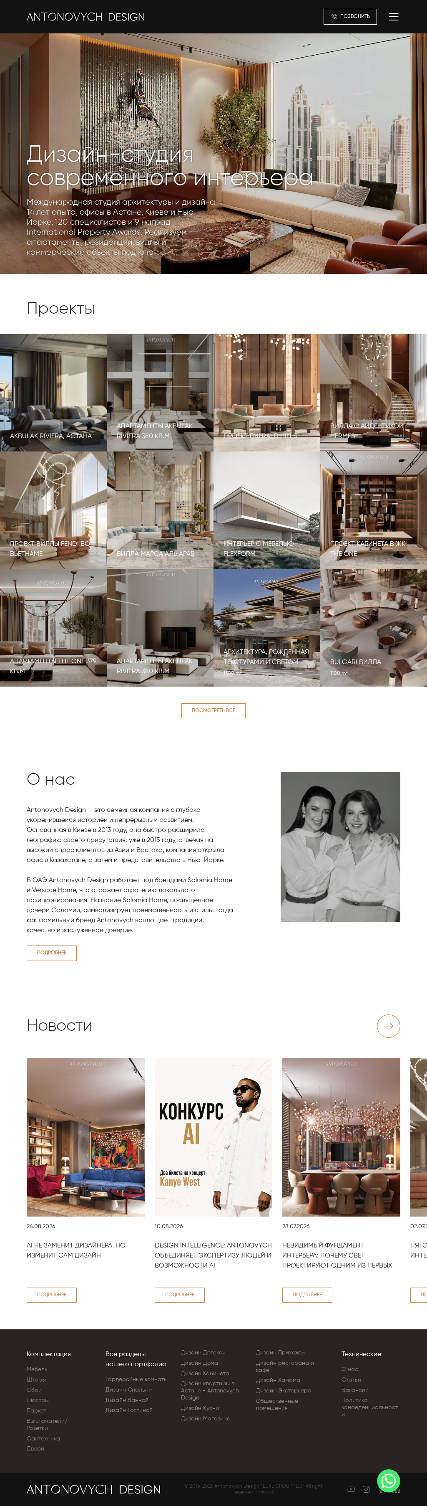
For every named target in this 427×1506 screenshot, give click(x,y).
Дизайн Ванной (126, 1400)
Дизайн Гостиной (129, 1410)
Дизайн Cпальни (128, 1390)
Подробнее (51, 953)
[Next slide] (388, 1026)
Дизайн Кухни (200, 1408)
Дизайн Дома (199, 1363)
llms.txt (266, 1492)
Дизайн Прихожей (280, 1353)
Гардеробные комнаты (136, 1379)
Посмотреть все (213, 710)
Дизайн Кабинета (205, 1374)
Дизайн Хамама (278, 1380)
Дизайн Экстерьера (283, 1391)
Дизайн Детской (203, 1353)
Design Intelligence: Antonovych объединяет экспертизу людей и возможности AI (213, 1255)
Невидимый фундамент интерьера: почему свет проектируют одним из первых (337, 1255)
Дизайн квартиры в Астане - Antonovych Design (210, 1391)
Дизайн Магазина (206, 1419)
